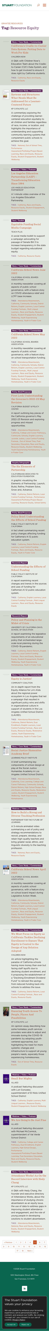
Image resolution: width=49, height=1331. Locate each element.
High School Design (33, 787)
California (22, 78)
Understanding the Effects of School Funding (28, 568)
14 (34, 1246)
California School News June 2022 (28, 271)
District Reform (33, 494)
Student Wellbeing (19, 210)
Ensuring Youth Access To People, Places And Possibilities (26, 1014)
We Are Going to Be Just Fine (28, 1120)
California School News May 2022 (28, 336)
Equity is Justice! (21, 679)
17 (17, 1251)
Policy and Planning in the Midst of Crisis (26, 621)
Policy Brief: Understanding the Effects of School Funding (28, 518)
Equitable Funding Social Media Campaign (26, 226)
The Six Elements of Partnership (23, 468)
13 (29, 1246)
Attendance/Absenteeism (28, 301)
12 (24, 1246)
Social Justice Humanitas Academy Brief (26, 752)
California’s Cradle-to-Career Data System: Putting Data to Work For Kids (29, 49)
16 (45, 1246)
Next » (29, 1251)
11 (18, 1246)
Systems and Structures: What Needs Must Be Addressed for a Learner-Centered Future (26, 99)
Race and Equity (34, 78)
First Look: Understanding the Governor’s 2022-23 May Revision (28, 399)
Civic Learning (26, 781)
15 (40, 1246)
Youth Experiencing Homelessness (25, 450)
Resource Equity (18, 80)
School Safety (40, 502)
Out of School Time (34, 145)
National (21, 145)
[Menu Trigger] (44, 5)
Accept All (11, 1324)
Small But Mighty (21, 1078)
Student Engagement (27, 156)
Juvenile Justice (17, 438)
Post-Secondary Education (31, 1156)
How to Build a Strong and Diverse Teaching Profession (28, 814)
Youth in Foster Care (32, 320)
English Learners (25, 306)
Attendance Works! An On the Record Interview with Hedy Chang (28, 1178)
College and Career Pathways (32, 433)
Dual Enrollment (27, 1145)
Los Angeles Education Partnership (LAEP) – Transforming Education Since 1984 (25, 178)
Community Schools (28, 303)
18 (23, 1251)
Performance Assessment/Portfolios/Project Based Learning (26, 151)
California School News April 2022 (28, 871)
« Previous (8, 1242)
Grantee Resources (12, 23)
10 (14, 1246)
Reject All (25, 1324)
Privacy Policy (18, 1319)
